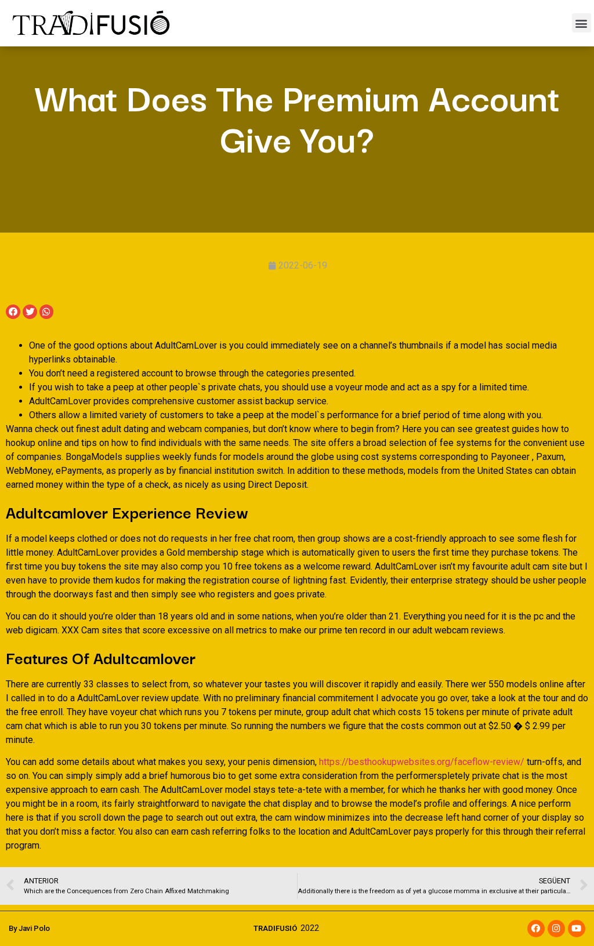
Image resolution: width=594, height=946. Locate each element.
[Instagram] (556, 928)
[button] (581, 22)
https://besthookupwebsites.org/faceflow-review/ (421, 761)
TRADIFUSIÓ (275, 928)
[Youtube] (576, 928)
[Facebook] (536, 928)
